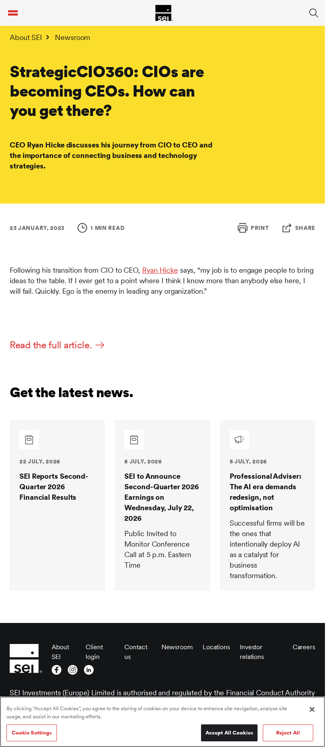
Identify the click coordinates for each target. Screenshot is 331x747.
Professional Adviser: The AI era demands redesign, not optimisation (266, 492)
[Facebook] (56, 670)
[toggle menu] (12, 12)
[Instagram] (73, 670)
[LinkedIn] (89, 670)
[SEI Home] (164, 13)
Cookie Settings (32, 733)
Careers (304, 647)
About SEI (26, 37)
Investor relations (252, 652)
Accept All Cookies (229, 733)
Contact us (135, 652)
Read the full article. (51, 345)
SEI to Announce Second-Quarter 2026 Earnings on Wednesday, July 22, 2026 (161, 497)
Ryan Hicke (160, 270)
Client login (94, 652)
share (305, 228)
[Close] (312, 709)
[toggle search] (313, 13)
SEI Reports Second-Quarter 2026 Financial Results (53, 486)
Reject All (288, 733)
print (260, 228)
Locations (216, 647)
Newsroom (72, 37)
